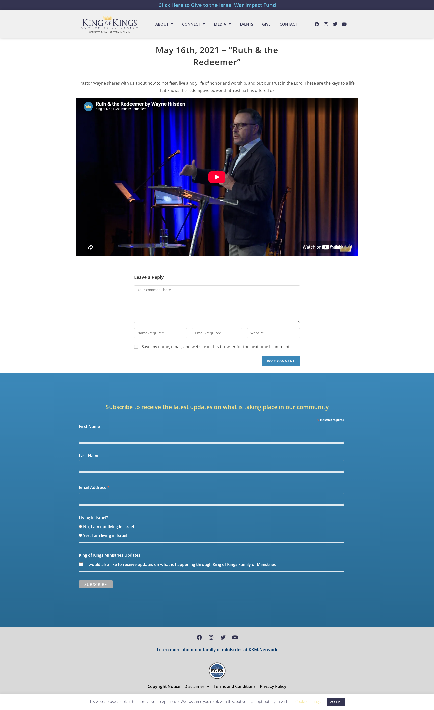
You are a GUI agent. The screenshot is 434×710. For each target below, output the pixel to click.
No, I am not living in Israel (108, 526)
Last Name (89, 455)
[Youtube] (344, 24)
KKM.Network (263, 649)
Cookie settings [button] (308, 701)
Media (220, 24)
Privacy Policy (273, 686)
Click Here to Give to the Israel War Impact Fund (217, 5)
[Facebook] (316, 24)
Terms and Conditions (235, 686)
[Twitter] (335, 24)
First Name (89, 426)
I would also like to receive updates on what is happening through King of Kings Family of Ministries (181, 564)
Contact (288, 24)
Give (266, 24)
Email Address (94, 488)
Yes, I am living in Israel (105, 535)
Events (246, 24)
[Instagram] (326, 24)
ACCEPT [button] (336, 701)
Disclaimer (194, 686)
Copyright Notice (164, 686)
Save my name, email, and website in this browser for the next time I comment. (216, 346)
